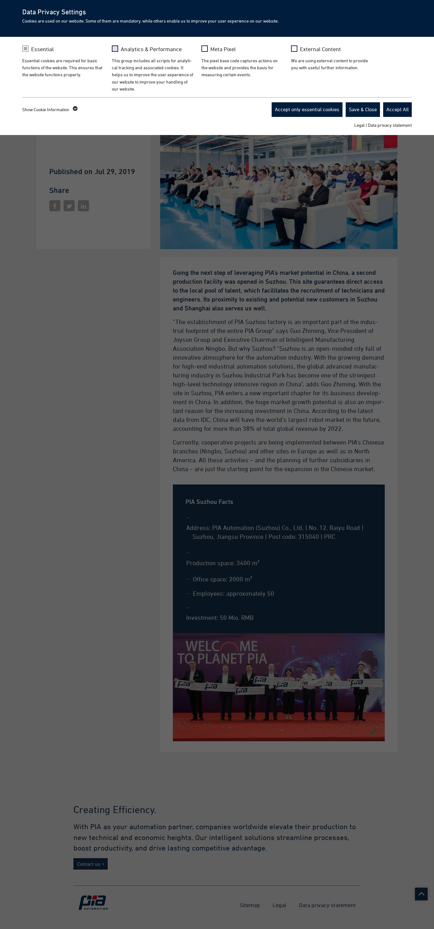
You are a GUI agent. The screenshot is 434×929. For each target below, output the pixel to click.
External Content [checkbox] (320, 49)
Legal (359, 125)
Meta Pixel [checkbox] (223, 49)
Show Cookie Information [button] (46, 109)
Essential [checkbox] (42, 49)
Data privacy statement (390, 125)
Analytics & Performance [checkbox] (151, 49)
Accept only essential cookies (307, 109)
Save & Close (363, 109)
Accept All (397, 109)
